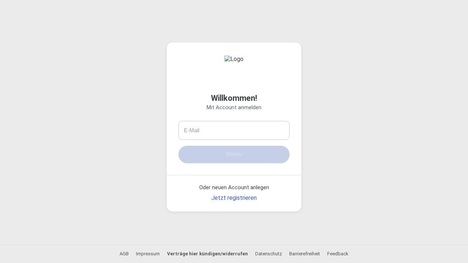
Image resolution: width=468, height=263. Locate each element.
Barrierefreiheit (304, 253)
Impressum (148, 253)
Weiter (234, 154)
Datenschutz (268, 253)
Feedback (337, 253)
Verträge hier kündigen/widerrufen (207, 253)
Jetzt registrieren (234, 197)
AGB (124, 253)
